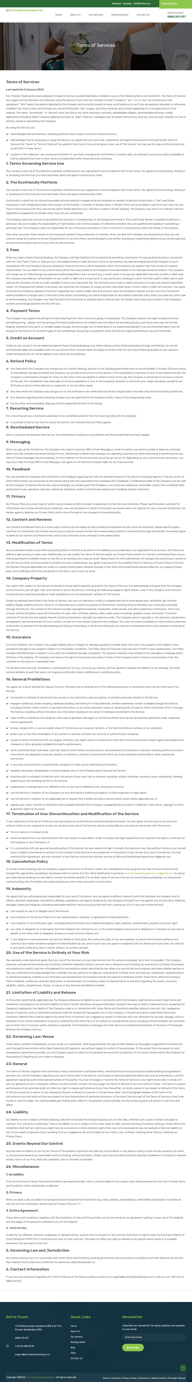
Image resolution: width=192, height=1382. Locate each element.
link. (79, 1203)
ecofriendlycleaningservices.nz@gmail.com (148, 873)
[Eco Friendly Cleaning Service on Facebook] (8, 3)
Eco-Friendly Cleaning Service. (41, 1377)
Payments (143, 1378)
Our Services (96, 14)
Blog (73, 1347)
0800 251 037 (176, 16)
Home (59, 14)
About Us (75, 14)
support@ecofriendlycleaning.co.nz (32, 1354)
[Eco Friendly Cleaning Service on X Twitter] (19, 3)
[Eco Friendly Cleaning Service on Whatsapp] (24, 3)
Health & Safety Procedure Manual (168, 1378)
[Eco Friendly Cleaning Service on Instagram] (13, 3)
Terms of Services (112, 1378)
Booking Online (170, 3)
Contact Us (143, 14)
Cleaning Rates (119, 14)
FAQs (73, 1353)
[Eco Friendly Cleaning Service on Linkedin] (30, 3)
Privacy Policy (129, 1378)
